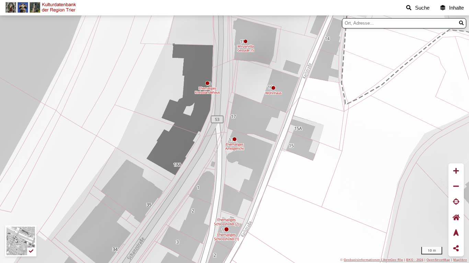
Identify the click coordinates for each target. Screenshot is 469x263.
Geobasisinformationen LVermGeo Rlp (373, 260)
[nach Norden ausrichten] (456, 233)
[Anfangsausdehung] (456, 217)
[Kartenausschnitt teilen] (456, 248)
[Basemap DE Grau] (20, 240)
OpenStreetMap (438, 260)
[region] (234, 139)
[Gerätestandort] (456, 202)
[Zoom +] (456, 171)
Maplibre (460, 260)
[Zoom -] (456, 186)
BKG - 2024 (414, 260)
